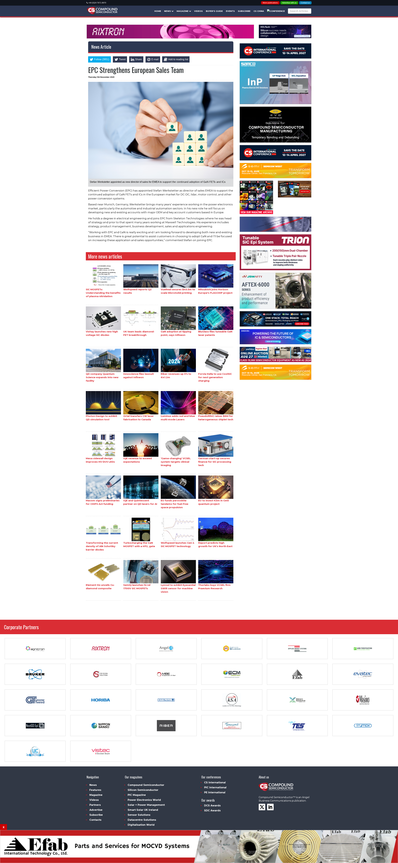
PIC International (215, 787)
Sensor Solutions (139, 814)
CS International (215, 782)
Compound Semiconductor (146, 785)
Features (95, 789)
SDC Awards (212, 810)
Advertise (95, 809)
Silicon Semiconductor (143, 789)
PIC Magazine (137, 794)
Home (157, 11)
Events (230, 11)
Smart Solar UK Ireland (143, 809)
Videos (198, 11)
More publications (270, 3)
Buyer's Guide (214, 11)
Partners (95, 804)
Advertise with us (289, 3)
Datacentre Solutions (142, 819)
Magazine (183, 11)
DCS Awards (212, 805)
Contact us (305, 3)
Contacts (95, 819)
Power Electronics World (144, 799)
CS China (259, 11)
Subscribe (244, 11)
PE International (214, 792)
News (167, 11)
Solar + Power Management (146, 804)
